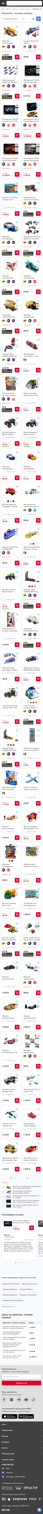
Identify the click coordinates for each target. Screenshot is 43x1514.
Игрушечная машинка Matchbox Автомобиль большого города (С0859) (32, 238)
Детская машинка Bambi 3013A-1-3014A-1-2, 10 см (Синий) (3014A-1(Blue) (30, 433)
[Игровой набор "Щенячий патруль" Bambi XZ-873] (32, 851)
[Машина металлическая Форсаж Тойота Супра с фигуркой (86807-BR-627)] (11, 817)
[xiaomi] (4, 1499)
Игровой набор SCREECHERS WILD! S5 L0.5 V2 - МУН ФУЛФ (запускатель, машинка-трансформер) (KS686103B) (32, 591)
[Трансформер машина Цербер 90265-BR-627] (32, 1114)
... (23, 1178)
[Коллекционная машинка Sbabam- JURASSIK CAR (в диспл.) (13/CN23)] (11, 384)
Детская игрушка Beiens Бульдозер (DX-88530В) (9, 939)
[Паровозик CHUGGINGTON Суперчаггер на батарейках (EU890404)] (11, 305)
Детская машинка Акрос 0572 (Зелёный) (9, 904)
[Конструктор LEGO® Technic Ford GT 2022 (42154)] (11, 110)
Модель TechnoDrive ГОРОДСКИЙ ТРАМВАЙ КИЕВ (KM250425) (10, 548)
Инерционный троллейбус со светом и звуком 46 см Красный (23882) (32, 355)
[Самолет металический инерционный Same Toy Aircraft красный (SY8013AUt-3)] (11, 266)
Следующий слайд (39, 1238)
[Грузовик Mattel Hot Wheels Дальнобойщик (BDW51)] (32, 31)
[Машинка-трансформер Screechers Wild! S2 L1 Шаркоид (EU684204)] (32, 266)
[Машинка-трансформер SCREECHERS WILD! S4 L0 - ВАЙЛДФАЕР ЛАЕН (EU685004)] (11, 851)
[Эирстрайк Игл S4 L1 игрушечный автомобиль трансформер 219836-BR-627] (32, 1080)
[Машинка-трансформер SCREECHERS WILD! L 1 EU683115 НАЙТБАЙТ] (11, 457)
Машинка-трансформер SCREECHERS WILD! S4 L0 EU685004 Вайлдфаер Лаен (32, 468)
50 (28, 1178)
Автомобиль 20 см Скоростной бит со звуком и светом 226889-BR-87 (31, 1159)
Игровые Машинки (10, 1289)
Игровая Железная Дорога (13, 1300)
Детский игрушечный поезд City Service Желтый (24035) (32, 548)
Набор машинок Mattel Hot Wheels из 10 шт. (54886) (10, 81)
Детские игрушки (25, 9)
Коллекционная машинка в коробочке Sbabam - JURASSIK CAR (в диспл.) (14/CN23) (32, 199)
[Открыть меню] (3, 3)
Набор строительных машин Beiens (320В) (32, 939)
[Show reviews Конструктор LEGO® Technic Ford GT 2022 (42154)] (8, 1224)
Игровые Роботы (26, 1289)
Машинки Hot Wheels (11, 1284)
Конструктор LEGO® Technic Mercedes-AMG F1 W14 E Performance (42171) (32, 81)
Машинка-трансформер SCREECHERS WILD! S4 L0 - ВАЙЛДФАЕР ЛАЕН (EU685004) (10, 865)
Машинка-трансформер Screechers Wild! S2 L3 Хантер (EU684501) (9, 42)
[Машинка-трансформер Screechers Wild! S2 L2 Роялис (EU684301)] (32, 967)
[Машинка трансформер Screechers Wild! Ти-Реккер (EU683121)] (32, 305)
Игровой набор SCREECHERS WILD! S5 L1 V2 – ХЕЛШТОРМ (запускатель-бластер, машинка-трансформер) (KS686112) (10, 355)
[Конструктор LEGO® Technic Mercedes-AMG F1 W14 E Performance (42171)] (32, 70)
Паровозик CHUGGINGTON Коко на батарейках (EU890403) (32, 630)
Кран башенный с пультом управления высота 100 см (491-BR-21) (10, 630)
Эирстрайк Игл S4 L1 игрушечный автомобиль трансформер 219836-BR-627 (32, 1090)
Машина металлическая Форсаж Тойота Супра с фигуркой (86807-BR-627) (9, 828)
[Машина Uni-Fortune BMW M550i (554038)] (32, 658)
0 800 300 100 (8, 1465)
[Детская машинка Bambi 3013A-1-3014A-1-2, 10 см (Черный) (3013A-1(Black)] (11, 423)
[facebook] (4, 1399)
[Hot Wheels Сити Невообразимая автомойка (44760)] (32, 894)
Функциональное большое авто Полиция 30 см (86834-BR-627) (8, 1090)
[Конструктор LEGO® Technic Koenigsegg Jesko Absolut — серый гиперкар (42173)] (32, 149)
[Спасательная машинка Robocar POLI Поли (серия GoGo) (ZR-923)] (32, 692)
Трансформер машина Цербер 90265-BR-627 (30, 1125)
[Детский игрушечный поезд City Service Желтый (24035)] (32, 534)
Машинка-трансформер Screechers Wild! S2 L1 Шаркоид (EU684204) (31, 277)
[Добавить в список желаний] (17, 32)
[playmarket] (26, 1416)
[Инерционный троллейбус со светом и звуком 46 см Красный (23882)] (32, 344)
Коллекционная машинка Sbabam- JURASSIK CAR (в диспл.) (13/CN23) (9, 394)
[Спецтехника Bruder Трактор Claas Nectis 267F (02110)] (11, 692)
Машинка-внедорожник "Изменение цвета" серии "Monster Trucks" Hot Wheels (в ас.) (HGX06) (32, 1051)
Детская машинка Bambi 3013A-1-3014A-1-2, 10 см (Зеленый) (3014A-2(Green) (9, 591)
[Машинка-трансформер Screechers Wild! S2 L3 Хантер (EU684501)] (11, 31)
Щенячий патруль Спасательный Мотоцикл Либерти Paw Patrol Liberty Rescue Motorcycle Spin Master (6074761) (9, 788)
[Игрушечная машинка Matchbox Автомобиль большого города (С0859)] (32, 227)
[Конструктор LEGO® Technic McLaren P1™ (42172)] (32, 110)
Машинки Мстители (29, 1284)
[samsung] (20, 1499)
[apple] (9, 1499)
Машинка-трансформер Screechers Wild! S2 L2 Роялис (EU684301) (31, 978)
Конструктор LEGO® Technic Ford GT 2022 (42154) (10, 120)
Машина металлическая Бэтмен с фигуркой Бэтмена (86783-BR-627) (31, 1017)
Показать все (7, 1306)
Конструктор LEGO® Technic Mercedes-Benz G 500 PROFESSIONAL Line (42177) (10, 159)
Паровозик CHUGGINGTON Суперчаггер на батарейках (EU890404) (8, 316)
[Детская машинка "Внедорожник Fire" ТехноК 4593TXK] (32, 817)
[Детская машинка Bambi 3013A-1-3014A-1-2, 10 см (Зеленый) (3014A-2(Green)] (11, 576)
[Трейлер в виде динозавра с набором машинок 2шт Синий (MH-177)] (11, 658)
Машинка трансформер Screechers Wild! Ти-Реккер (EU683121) (31, 316)
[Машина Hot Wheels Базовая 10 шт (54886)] (11, 188)
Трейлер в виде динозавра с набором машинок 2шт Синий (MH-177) (10, 669)
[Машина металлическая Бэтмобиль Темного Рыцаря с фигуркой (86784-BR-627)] (11, 967)
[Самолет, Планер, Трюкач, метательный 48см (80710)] (32, 778)
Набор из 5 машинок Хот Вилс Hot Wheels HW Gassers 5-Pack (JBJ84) (32, 749)
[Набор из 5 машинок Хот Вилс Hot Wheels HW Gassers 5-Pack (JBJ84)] (32, 735)
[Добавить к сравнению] (17, 26)
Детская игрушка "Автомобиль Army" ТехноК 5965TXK (31, 394)
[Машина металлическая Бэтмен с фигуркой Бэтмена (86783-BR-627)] (32, 1006)
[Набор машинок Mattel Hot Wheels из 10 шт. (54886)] (11, 70)
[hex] (8, 501)
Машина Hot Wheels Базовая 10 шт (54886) (10, 199)
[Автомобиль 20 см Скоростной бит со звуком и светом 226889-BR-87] (32, 1148)
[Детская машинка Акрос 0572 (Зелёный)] (11, 894)
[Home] (3, 9)
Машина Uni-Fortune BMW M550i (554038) (32, 669)
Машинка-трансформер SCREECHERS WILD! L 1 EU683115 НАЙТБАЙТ (10, 468)
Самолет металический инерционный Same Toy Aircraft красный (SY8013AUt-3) (10, 277)
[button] (33, 18)
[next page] (32, 1178)
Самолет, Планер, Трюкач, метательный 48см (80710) (32, 788)
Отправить (8, 3)
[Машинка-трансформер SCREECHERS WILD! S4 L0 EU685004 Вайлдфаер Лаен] (32, 457)
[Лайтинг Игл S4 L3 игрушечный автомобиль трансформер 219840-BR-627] (11, 1114)
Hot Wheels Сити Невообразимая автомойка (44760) (31, 904)
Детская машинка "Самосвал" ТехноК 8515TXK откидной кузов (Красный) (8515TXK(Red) (9, 505)
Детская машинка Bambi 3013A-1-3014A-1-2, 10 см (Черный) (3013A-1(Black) (9, 433)
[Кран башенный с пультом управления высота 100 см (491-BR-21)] (11, 619)
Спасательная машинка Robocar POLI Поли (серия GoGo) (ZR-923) (30, 707)
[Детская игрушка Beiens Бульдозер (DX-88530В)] (11, 928)
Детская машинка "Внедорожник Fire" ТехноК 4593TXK (31, 828)
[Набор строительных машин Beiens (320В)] (32, 928)
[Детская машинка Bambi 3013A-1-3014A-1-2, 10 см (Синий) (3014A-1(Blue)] (32, 423)
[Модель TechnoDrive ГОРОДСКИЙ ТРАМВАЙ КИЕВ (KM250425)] (11, 534)
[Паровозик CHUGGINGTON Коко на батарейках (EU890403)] (32, 619)
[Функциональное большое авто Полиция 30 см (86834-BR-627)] (11, 1080)
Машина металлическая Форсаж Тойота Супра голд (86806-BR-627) (9, 1017)
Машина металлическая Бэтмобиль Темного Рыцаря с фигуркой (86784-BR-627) (10, 978)
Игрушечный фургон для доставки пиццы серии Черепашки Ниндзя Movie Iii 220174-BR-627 (10, 1159)
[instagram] (11, 1399)
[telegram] (19, 1399)
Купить (17, 57)
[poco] (32, 1499)
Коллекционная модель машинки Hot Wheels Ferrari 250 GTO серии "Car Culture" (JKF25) (32, 505)
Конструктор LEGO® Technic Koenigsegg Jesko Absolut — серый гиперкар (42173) (31, 159)
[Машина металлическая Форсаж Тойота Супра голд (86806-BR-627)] (11, 1006)
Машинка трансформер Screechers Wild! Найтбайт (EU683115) (10, 238)
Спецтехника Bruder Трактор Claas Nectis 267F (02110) (10, 707)
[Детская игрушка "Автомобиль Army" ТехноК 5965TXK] (32, 384)
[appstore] (9, 1416)
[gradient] (30, 586)
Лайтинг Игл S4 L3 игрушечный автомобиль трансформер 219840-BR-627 (9, 1125)
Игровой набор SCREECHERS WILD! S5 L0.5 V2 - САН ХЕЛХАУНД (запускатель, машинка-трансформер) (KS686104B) (10, 749)
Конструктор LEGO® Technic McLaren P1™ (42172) (32, 120)
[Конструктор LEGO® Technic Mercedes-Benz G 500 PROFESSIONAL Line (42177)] (11, 149)
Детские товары (11, 9)
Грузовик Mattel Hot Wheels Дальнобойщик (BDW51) (31, 42)
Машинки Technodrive (28, 1295)
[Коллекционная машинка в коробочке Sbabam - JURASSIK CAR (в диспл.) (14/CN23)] (32, 188)
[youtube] (26, 1399)
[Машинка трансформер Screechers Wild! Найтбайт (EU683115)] (11, 227)
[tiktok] (33, 1399)
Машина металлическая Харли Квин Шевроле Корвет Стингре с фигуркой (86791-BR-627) (10, 1051)
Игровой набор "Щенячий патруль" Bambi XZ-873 (31, 865)
